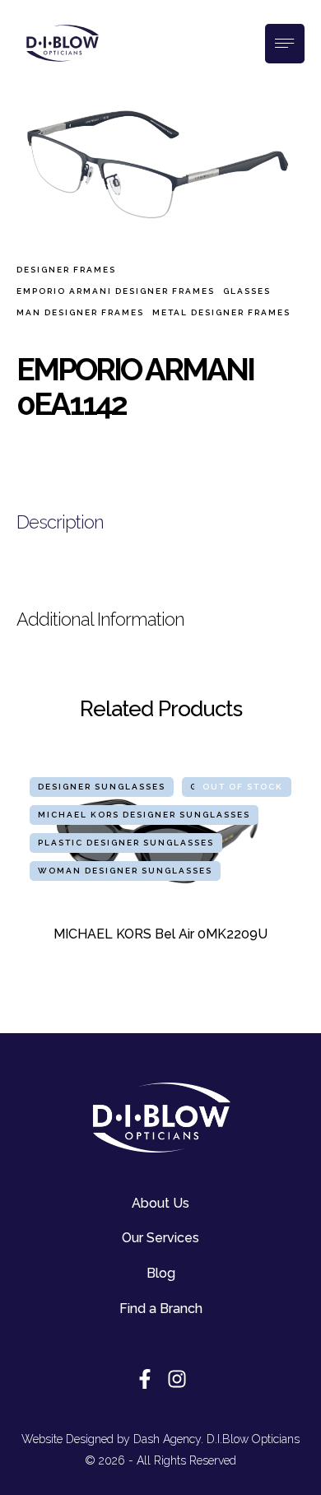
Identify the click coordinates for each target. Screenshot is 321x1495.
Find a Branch (160, 1308)
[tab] (160, 522)
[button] (267, 1474)
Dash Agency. (168, 1439)
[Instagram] (177, 1379)
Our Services (160, 1238)
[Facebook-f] (145, 1379)
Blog (161, 1273)
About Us (160, 1203)
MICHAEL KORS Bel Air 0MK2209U (161, 934)
